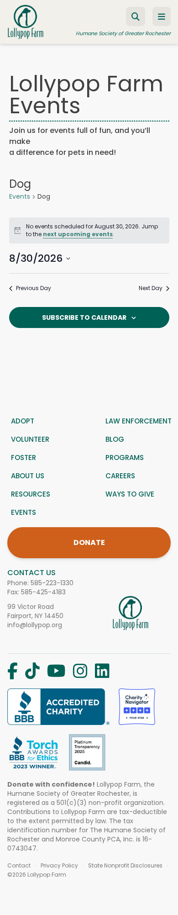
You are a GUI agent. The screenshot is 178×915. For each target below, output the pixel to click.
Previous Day (33, 288)
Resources (30, 494)
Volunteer (30, 439)
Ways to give (129, 494)
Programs (124, 457)
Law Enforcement (138, 421)
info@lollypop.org (34, 624)
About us (27, 476)
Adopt (22, 421)
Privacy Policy (59, 865)
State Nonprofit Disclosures (125, 865)
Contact (19, 865)
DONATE (89, 542)
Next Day (150, 288)
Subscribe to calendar (84, 317)
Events (19, 196)
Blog (114, 439)
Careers (120, 476)
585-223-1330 (52, 582)
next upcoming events (78, 234)
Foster (23, 457)
